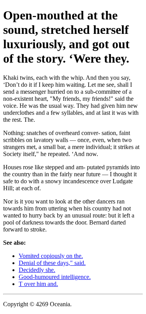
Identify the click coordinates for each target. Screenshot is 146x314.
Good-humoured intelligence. (55, 277)
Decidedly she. (37, 270)
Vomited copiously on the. (51, 256)
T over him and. (38, 284)
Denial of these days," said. (52, 263)
